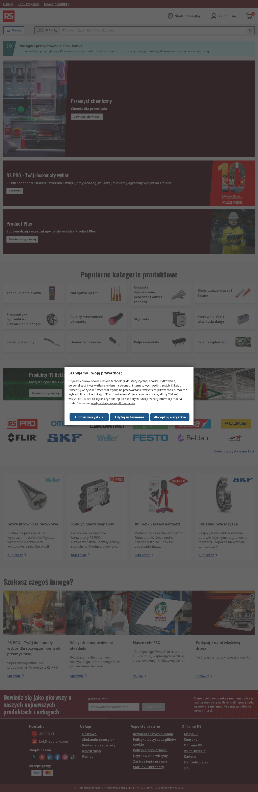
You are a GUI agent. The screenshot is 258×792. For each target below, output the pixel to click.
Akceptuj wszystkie (170, 417)
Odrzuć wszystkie (89, 417)
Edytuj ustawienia (129, 417)
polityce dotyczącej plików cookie (113, 403)
